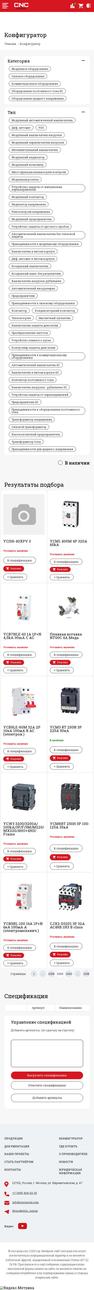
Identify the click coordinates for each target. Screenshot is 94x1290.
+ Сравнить (15, 577)
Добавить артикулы (47, 1098)
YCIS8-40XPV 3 (17, 541)
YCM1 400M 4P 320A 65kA (68, 542)
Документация (16, 1146)
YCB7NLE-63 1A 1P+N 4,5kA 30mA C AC (22, 635)
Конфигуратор (71, 1138)
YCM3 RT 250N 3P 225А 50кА (66, 728)
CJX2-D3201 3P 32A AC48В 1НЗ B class (67, 925)
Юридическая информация (70, 1171)
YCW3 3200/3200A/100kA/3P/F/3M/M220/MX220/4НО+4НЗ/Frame (23, 829)
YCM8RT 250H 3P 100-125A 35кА (69, 825)
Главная (10, 43)
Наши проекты (16, 1154)
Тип (12, 112)
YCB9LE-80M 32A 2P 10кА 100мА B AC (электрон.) (21, 730)
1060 (69, 974)
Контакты (12, 1169)
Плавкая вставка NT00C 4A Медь (66, 635)
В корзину (15, 568)
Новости (66, 1161)
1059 (60, 974)
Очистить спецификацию (47, 1085)
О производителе (73, 1154)
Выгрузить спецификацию (47, 1075)
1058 (51, 974)
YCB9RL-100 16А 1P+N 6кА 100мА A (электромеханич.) (23, 927)
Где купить (68, 1146)
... (43, 974)
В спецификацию (19, 560)
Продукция (13, 1138)
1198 (86, 974)
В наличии (77, 462)
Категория (19, 61)
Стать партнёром (18, 1161)
